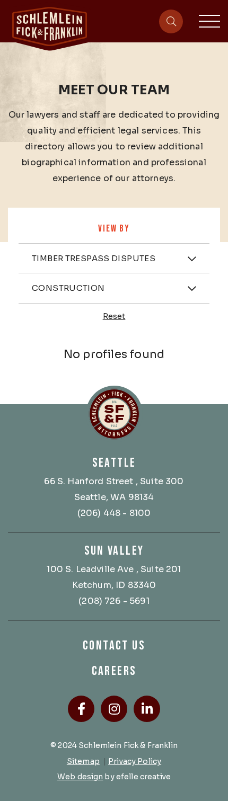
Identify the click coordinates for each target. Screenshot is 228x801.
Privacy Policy (134, 761)
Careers (114, 671)
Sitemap (83, 761)
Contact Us (114, 645)
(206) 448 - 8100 (114, 513)
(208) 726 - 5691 (114, 601)
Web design (80, 776)
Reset (114, 316)
